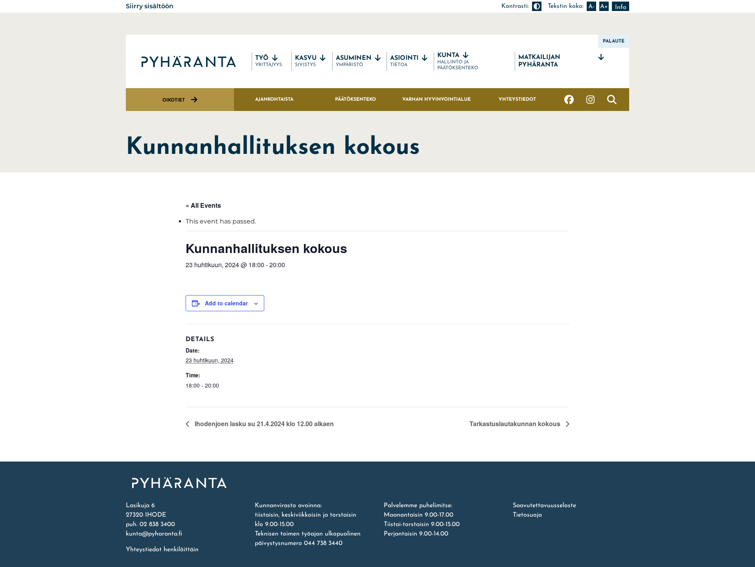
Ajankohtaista (274, 99)
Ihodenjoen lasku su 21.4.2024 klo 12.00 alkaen (263, 423)
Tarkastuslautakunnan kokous (516, 423)
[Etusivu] (377, 482)
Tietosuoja (527, 515)
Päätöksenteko (355, 99)
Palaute (613, 41)
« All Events (203, 205)
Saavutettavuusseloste (544, 505)
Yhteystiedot (517, 99)
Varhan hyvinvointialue (436, 99)
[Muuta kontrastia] (536, 6)
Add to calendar (226, 303)
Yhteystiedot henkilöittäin (162, 550)
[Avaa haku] (612, 99)
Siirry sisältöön (149, 6)
